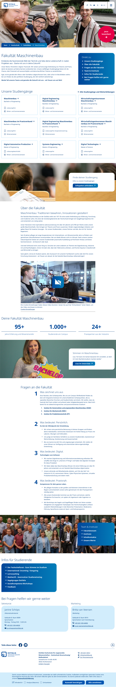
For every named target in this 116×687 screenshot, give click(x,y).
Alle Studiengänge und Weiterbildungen (97, 92)
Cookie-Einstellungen (28, 309)
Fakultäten (27, 45)
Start (5, 45)
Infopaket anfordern (86, 185)
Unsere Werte (89, 540)
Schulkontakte (90, 537)
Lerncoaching (13, 574)
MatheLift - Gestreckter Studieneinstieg (24, 577)
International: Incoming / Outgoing (22, 570)
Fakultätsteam (90, 531)
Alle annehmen (94, 682)
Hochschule (15, 45)
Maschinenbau (40, 45)
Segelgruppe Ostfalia (16, 580)
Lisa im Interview (85, 363)
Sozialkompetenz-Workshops (20, 583)
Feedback (11, 587)
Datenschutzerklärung (26, 678)
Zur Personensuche (86, 657)
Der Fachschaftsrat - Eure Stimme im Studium (27, 567)
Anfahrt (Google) (44, 664)
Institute (87, 534)
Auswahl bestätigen (73, 682)
